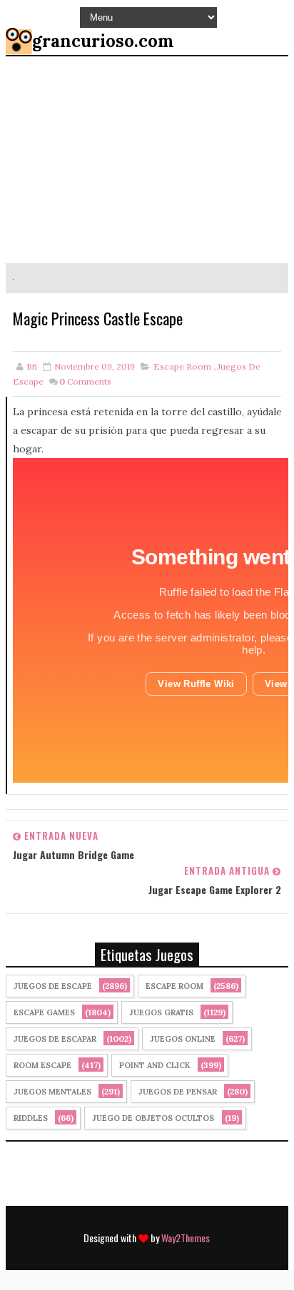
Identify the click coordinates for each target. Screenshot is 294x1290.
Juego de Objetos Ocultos (153, 1118)
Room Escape (42, 1065)
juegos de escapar (55, 1039)
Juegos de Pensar (177, 1092)
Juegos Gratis (161, 1012)
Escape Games (44, 1012)
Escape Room (182, 366)
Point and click (155, 1065)
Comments (85, 381)
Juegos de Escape (53, 986)
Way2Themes (185, 1237)
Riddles (31, 1118)
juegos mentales (52, 1092)
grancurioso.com (103, 41)
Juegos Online (183, 1039)
